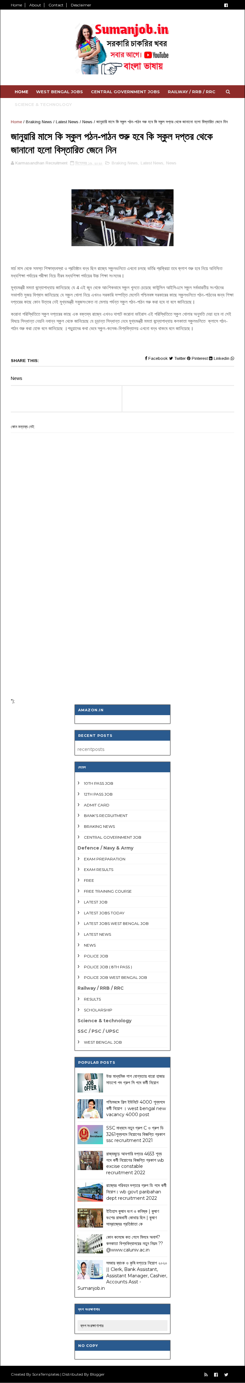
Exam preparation (104, 859)
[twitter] (226, 1375)
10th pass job (98, 783)
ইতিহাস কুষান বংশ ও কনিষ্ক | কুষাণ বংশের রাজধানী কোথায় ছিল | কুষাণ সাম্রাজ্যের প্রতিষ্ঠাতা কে (132, 1217)
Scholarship (98, 1010)
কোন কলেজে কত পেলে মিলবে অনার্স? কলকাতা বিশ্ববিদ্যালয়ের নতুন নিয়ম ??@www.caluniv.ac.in (134, 1243)
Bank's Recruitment (106, 815)
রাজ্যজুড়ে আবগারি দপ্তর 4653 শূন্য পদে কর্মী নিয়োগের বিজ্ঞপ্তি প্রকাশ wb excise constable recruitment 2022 (135, 1163)
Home (16, 5)
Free (89, 880)
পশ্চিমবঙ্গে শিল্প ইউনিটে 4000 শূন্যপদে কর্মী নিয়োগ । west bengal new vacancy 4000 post (136, 1108)
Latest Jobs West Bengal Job (116, 923)
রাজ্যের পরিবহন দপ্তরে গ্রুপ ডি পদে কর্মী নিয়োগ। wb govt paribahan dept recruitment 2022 (136, 1192)
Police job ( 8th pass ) (108, 966)
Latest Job (96, 902)
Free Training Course (108, 891)
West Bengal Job (103, 1042)
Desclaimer (81, 5)
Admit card (96, 805)
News (87, 121)
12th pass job (98, 794)
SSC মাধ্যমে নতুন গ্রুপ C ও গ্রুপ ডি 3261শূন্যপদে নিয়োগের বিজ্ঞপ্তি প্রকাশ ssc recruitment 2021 (135, 1134)
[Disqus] (122, 609)
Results (92, 999)
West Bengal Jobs (59, 91)
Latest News (67, 121)
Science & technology (43, 104)
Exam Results (98, 869)
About (35, 5)
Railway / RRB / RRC (191, 91)
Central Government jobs (125, 91)
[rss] (206, 1375)
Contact (55, 5)
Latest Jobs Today (104, 913)
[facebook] (226, 5)
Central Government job (112, 837)
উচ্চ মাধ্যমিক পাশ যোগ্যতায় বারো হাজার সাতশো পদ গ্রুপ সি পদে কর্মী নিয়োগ (135, 1079)
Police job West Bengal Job (115, 977)
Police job (96, 956)
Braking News (39, 121)
